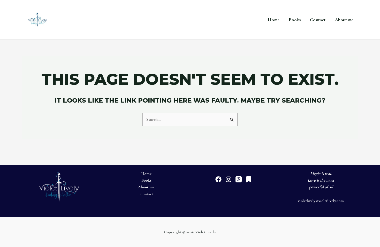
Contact (317, 19)
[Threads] (238, 179)
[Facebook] (218, 179)
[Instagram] (228, 179)
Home (273, 19)
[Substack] (249, 179)
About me (344, 19)
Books (295, 19)
